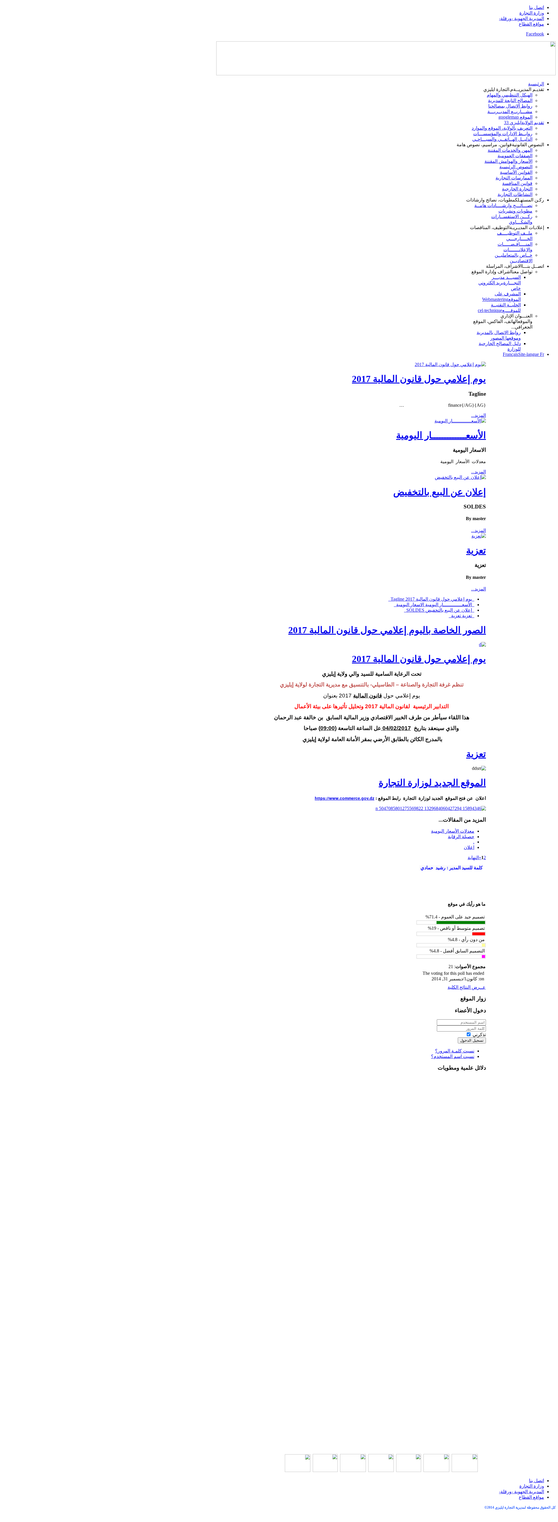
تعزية (476, 550)
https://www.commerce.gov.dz (344, 798)
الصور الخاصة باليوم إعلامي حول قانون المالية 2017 (387, 630)
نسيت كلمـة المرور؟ (454, 1050)
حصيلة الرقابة (461, 836)
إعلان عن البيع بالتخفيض (439, 492)
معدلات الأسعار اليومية (452, 831)
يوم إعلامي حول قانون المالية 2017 (419, 379)
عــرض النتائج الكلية (467, 987)
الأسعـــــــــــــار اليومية (441, 435)
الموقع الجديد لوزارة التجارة (432, 782)
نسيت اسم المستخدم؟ (452, 1056)
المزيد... (478, 415)
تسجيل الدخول (472, 1040)
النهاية (473, 857)
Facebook (535, 33)
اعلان (469, 847)
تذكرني (479, 1034)
